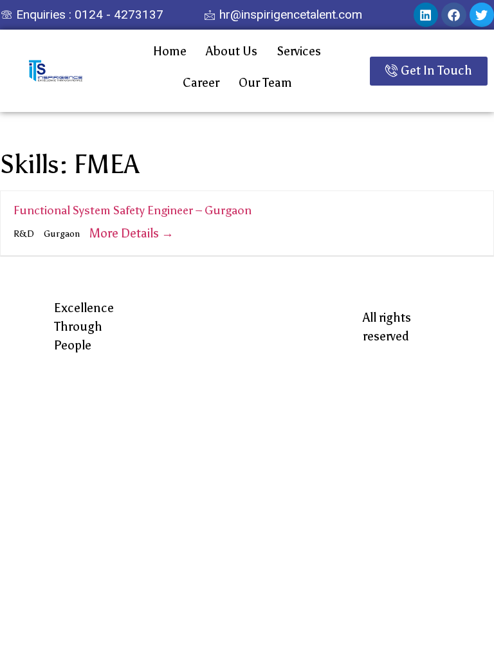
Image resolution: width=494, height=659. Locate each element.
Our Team (265, 82)
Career (201, 82)
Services (299, 51)
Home (170, 51)
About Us (231, 51)
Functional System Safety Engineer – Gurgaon (133, 210)
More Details (125, 233)
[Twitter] (482, 15)
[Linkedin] (426, 15)
